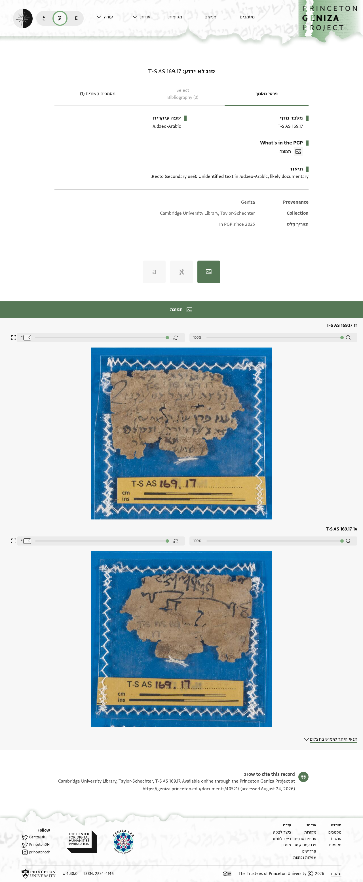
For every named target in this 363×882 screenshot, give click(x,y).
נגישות (336, 873)
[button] (330, 21)
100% (197, 337)
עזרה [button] (108, 17)
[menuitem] (256, 20)
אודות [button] (145, 17)
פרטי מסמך (267, 94)
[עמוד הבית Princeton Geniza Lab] (119, 842)
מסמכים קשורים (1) (97, 94)
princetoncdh (39, 852)
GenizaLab (37, 837)
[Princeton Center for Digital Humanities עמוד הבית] (77, 842)
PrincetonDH (39, 844)
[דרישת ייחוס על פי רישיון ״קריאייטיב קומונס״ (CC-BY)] (227, 874)
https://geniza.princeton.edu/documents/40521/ (191, 789)
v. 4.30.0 (69, 873)
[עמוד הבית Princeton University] (39, 874)
